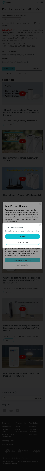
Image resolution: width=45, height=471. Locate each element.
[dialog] (22, 235)
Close (40, 225)
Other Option (22, 242)
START (22, 236)
